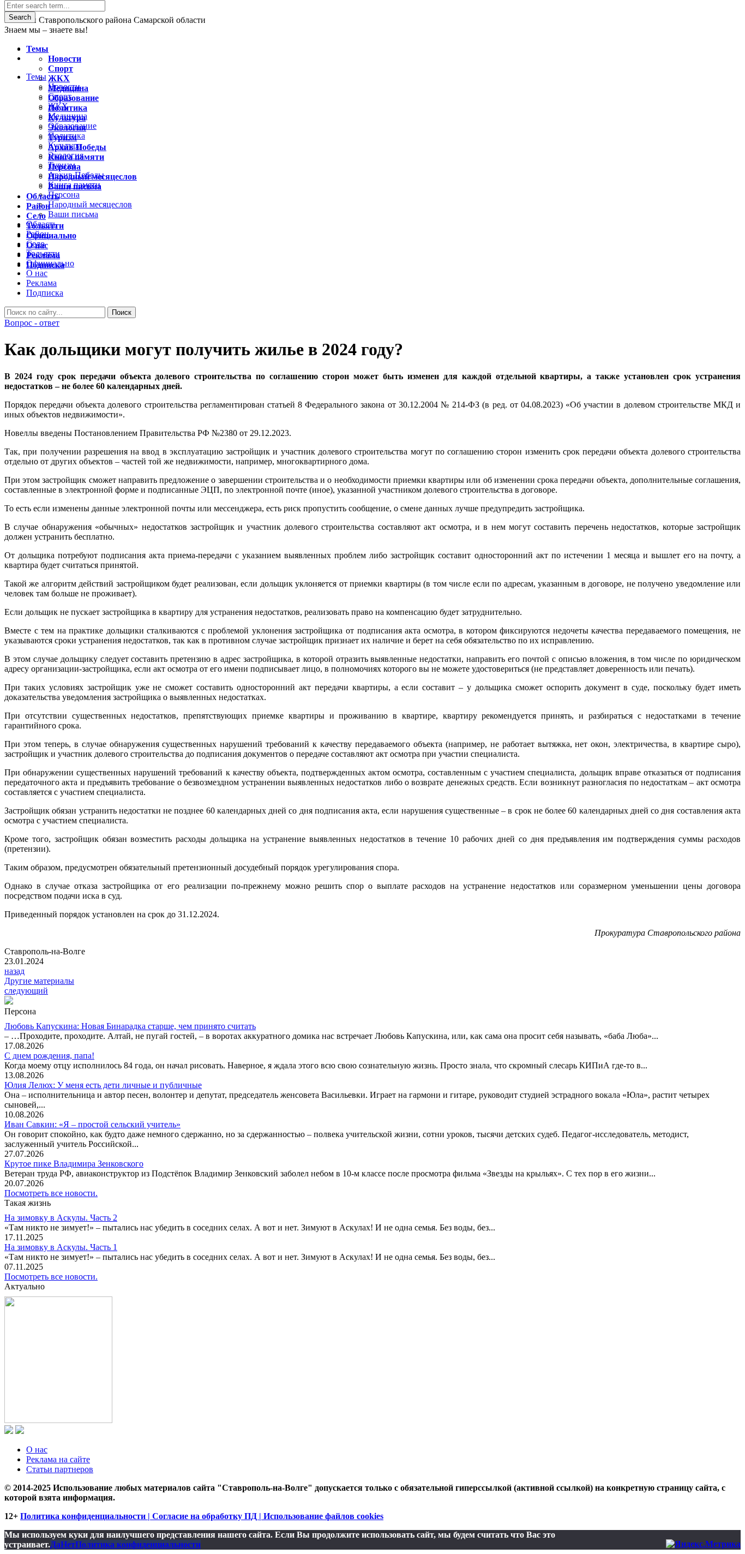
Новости (64, 58)
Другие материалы (39, 980)
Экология (67, 127)
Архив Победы (77, 147)
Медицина (68, 88)
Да (55, 1544)
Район (38, 206)
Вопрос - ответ (31, 322)
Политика (67, 107)
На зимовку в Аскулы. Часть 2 (60, 1217)
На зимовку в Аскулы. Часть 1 (60, 1247)
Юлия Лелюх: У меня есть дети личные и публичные (103, 1085)
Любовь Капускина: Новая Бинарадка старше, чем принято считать (130, 1026)
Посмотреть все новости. (51, 1193)
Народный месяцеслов (92, 176)
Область (42, 196)
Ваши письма (74, 186)
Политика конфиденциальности (138, 1544)
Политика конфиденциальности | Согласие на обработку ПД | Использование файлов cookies (201, 1516)
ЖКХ (59, 78)
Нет (68, 1544)
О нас (36, 1449)
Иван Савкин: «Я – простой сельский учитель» (92, 1124)
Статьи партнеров (59, 1469)
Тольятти (45, 225)
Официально (51, 235)
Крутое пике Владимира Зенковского (73, 1163)
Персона (64, 166)
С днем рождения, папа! (49, 1055)
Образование (73, 98)
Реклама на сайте (58, 1459)
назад (14, 971)
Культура (67, 117)
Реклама (41, 283)
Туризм (62, 137)
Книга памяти (76, 157)
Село (36, 215)
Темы (37, 48)
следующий (26, 990)
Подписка (44, 292)
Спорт (60, 68)
